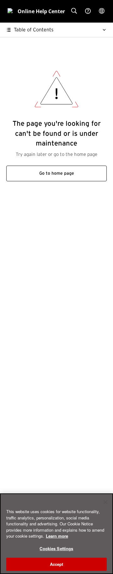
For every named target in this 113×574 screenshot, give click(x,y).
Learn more (57, 536)
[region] (56, 533)
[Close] (105, 502)
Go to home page (56, 173)
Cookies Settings (56, 548)
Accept (56, 564)
